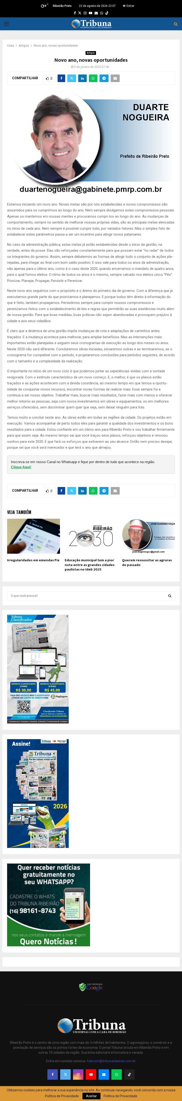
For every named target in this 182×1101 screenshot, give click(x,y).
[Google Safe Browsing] (91, 991)
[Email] (104, 1074)
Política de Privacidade (120, 1096)
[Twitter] (65, 1074)
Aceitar (91, 1096)
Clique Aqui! (21, 467)
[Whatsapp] (116, 1074)
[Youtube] (91, 1074)
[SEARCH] (170, 596)
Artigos (91, 53)
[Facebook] (52, 1074)
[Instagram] (78, 1074)
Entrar (130, 6)
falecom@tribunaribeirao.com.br (111, 1061)
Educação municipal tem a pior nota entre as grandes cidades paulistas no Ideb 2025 (89, 564)
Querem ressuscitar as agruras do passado (147, 562)
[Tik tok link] (106, 13)
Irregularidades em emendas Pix (33, 560)
